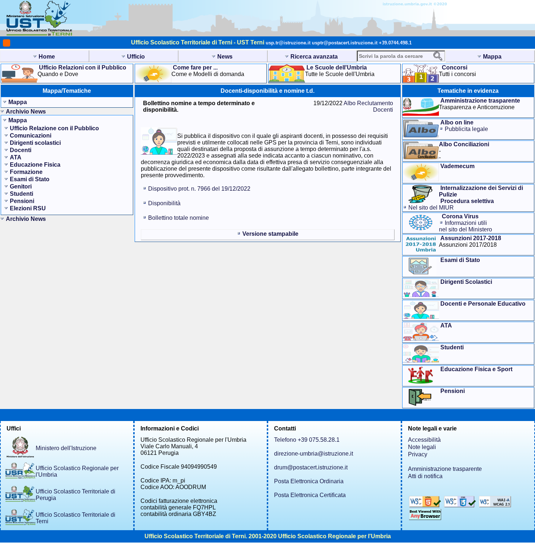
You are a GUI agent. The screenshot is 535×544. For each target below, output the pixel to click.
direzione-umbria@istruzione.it (313, 453)
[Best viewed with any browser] (425, 518)
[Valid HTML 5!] (426, 505)
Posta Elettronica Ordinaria (309, 481)
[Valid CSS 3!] (460, 505)
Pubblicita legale (466, 129)
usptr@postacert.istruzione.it (344, 42)
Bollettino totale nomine (178, 218)
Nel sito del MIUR (431, 208)
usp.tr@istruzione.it (288, 42)
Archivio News (26, 111)
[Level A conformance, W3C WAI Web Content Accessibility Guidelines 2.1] (495, 505)
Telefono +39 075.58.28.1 (307, 440)
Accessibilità (424, 440)
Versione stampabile (270, 234)
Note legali (422, 447)
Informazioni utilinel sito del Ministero (465, 226)
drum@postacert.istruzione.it (311, 467)
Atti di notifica (425, 476)
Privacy (417, 454)
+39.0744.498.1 (395, 42)
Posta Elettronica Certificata (310, 495)
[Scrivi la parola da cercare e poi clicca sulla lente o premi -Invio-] (437, 56)
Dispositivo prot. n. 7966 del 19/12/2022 (199, 189)
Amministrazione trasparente (445, 469)
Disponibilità (164, 203)
